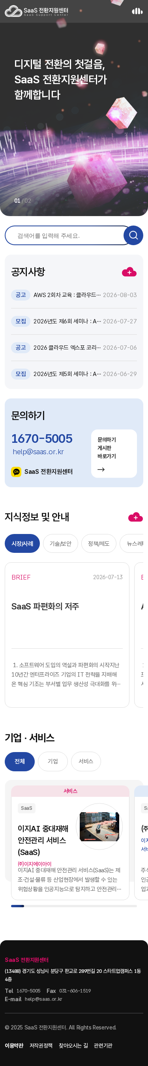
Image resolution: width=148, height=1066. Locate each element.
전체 (19, 761)
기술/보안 (60, 543)
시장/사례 (22, 543)
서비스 (86, 761)
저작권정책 (41, 1045)
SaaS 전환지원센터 (48, 471)
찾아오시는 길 (73, 1045)
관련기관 (103, 1045)
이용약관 (14, 1045)
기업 (53, 761)
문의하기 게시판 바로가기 (106, 448)
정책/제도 (98, 543)
